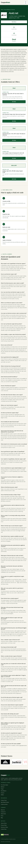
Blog (2, 817)
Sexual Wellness (7, 9)
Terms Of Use (4, 823)
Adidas (2, 794)
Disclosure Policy (4, 827)
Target (2, 788)
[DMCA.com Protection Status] (5, 834)
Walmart (2, 786)
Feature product (4, 804)
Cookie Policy (3, 829)
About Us (3, 809)
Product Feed (4, 800)
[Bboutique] (10, 762)
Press (2, 815)
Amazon (2, 792)
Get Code (14, 179)
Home (2, 9)
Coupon (5, 2)
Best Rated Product (5, 802)
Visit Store (14, 21)
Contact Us (3, 811)
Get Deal (14, 101)
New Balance (3, 790)
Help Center (3, 813)
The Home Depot (4, 784)
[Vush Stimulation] (22, 762)
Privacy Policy (4, 825)
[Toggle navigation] (25, 2)
